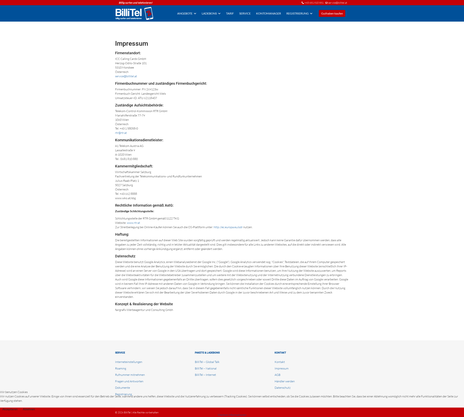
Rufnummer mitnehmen (130, 375)
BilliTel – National (206, 368)
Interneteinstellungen (128, 362)
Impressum (282, 368)
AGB (277, 375)
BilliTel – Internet (205, 375)
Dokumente (122, 387)
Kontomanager (268, 13)
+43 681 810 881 (314, 2)
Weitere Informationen (232, 415)
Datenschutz (283, 387)
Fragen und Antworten (129, 381)
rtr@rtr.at (121, 133)
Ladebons (209, 13)
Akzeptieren (10, 409)
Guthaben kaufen (332, 13)
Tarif (230, 13)
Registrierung (297, 13)
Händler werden (285, 381)
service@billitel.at (337, 2)
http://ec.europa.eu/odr (228, 227)
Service (245, 13)
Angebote (184, 13)
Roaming (120, 368)
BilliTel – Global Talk (207, 362)
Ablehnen (29, 409)
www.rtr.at (133, 223)
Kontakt (280, 362)
